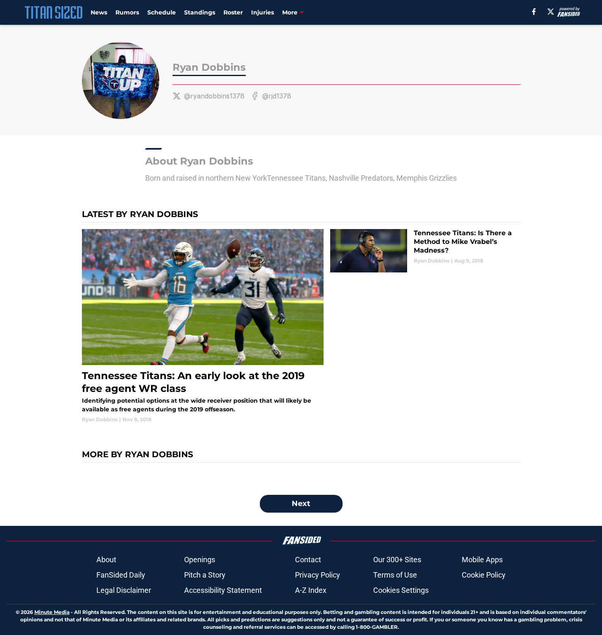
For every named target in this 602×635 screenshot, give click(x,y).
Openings (199, 559)
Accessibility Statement (223, 590)
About (106, 559)
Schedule (161, 12)
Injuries (262, 12)
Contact (308, 559)
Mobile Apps (482, 559)
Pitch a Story (204, 575)
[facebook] (534, 11)
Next (301, 503)
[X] (550, 11)
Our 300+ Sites (397, 559)
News (99, 12)
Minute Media (52, 612)
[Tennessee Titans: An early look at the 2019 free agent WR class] (203, 326)
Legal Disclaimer (123, 590)
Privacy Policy (317, 575)
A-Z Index (310, 590)
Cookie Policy (484, 575)
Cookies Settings (401, 590)
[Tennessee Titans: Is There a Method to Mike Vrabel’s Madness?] (425, 250)
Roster (233, 12)
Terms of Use (395, 575)
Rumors (127, 12)
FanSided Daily (120, 575)
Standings (199, 12)
